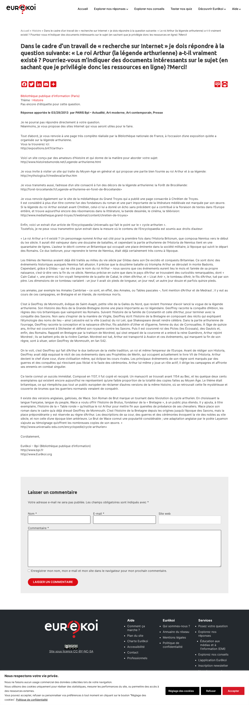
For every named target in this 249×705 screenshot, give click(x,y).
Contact (132, 652)
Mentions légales (174, 637)
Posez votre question (213, 626)
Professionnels (137, 658)
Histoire (36, 30)
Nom (32, 513)
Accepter (233, 690)
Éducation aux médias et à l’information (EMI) (212, 645)
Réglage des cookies (181, 690)
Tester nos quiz (181, 9)
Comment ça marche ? (136, 628)
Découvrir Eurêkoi (210, 9)
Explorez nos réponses (207, 633)
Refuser (211, 690)
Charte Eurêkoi (137, 641)
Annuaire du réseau (176, 632)
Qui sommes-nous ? (176, 626)
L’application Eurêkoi (212, 660)
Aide (235, 9)
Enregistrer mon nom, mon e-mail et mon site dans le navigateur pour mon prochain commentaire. (99, 571)
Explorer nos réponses (110, 9)
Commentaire (38, 528)
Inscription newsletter (213, 665)
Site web (165, 513)
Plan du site (135, 635)
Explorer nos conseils (149, 9)
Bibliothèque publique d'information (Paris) (50, 96)
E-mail (98, 513)
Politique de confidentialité (32, 699)
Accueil (83, 9)
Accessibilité (136, 647)
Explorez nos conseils (213, 654)
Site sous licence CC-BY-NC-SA (71, 651)
